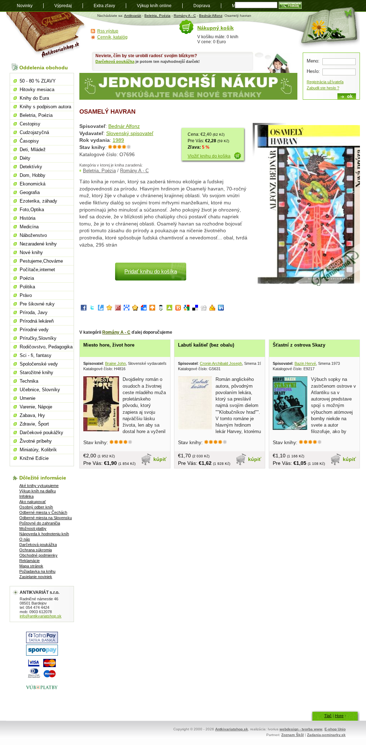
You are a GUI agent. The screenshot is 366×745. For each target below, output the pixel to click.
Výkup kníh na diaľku (37, 491)
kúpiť (160, 459)
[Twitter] (92, 309)
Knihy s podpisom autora (45, 106)
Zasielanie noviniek (35, 577)
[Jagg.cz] (109, 309)
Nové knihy (31, 252)
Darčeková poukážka (114, 61)
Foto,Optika (32, 209)
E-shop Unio (335, 729)
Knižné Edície (34, 458)
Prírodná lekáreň (37, 321)
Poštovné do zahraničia (39, 523)
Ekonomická (32, 184)
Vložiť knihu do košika (209, 156)
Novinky (25, 5)
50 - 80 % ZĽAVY (38, 81)
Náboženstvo (33, 235)
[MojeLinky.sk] (135, 309)
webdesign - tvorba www (301, 729)
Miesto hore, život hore (108, 345)
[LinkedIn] (221, 309)
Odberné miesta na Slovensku (45, 518)
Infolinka (26, 496)
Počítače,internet (37, 269)
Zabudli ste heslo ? (323, 88)
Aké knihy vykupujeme (39, 485)
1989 (118, 140)
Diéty (25, 158)
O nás (24, 539)
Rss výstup (107, 31)
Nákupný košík (215, 28)
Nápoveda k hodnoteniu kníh (44, 534)
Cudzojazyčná (34, 132)
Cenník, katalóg (112, 37)
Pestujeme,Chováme (41, 261)
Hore (339, 716)
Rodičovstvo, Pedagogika (46, 346)
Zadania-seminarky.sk (326, 735)
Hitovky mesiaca (37, 89)
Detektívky (31, 166)
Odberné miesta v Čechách (43, 512)
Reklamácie (29, 560)
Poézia (27, 278)
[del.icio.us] (195, 309)
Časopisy (29, 141)
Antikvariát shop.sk (46, 36)
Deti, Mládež (33, 149)
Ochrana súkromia (35, 550)
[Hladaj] (290, 5)
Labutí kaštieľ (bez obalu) (206, 345)
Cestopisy (30, 123)
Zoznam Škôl (292, 735)
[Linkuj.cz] (101, 309)
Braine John (115, 363)
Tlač (328, 716)
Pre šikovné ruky (37, 304)
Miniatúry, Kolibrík (38, 449)
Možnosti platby (32, 528)
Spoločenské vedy (39, 364)
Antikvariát (132, 16)
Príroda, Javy (34, 312)
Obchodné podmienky (38, 555)
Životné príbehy (36, 441)
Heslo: (313, 71)
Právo (26, 295)
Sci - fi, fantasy (35, 355)
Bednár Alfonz (210, 16)
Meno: (313, 61)
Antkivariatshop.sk (231, 729)
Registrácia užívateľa (325, 82)
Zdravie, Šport (34, 424)
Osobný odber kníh (36, 507)
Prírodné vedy (34, 329)
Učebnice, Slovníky (40, 389)
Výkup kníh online (154, 5)
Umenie (27, 398)
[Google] (186, 309)
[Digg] (204, 309)
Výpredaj (63, 5)
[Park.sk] (152, 309)
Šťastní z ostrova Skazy (299, 345)
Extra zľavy (104, 5)
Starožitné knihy (36, 372)
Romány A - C (185, 16)
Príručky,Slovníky (38, 338)
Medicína (29, 226)
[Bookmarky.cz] (118, 309)
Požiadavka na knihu (37, 571)
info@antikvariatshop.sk (40, 616)
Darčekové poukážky (41, 432)
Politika (27, 286)
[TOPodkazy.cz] (126, 309)
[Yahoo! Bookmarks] (212, 309)
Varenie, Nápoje (36, 406)
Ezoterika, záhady (38, 201)
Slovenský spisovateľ (129, 133)
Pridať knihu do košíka (150, 271)
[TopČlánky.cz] (169, 309)
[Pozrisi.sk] (161, 309)
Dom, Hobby (32, 175)
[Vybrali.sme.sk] (144, 309)
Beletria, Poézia (157, 16)
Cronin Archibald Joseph (221, 363)
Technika (29, 381)
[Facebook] (83, 309)
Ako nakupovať (32, 502)
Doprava (201, 5)
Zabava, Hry (32, 415)
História (27, 218)
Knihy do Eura (34, 98)
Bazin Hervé (305, 363)
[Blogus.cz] (178, 309)
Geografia (30, 192)
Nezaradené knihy (38, 244)
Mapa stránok (31, 566)
